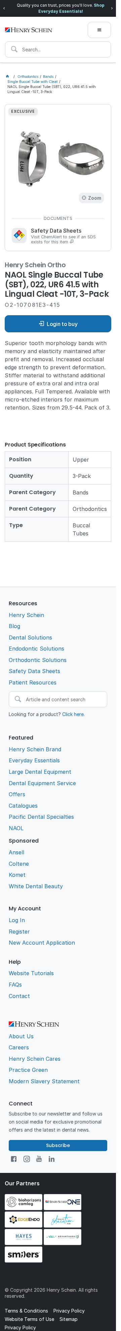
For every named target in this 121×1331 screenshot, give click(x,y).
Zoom (94, 198)
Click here (73, 714)
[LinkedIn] (51, 1159)
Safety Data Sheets (63, 236)
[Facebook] (13, 1159)
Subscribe (58, 1145)
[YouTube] (39, 1159)
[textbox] (58, 49)
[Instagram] (27, 1159)
